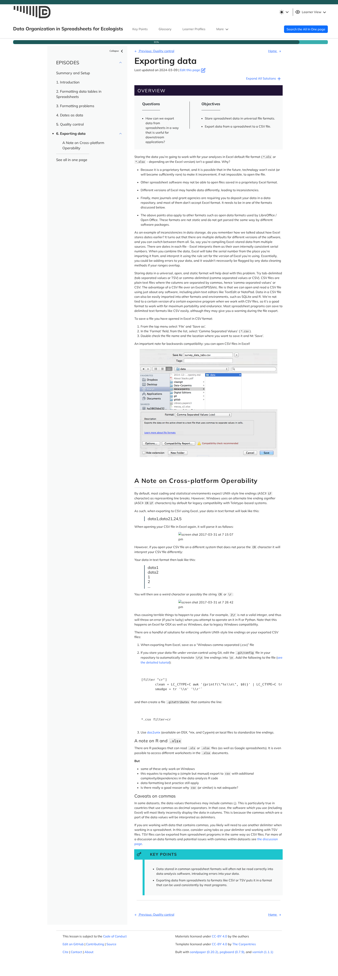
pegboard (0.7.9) (232, 952)
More (220, 29)
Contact (76, 952)
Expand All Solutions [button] (261, 78)
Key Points (140, 29)
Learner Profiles (193, 29)
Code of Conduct (115, 936)
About (88, 952)
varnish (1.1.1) (262, 952)
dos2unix (153, 732)
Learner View (311, 12)
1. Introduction (68, 82)
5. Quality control (70, 124)
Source (111, 944)
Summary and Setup (73, 73)
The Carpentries (244, 944)
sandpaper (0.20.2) (204, 952)
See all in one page (71, 160)
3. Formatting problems (75, 106)
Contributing (95, 944)
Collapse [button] (115, 50)
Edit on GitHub (73, 944)
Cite (65, 952)
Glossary (165, 29)
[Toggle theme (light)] (284, 12)
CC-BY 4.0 (219, 936)
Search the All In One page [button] (306, 29)
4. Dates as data (69, 115)
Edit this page (190, 70)
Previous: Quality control (156, 51)
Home (273, 51)
